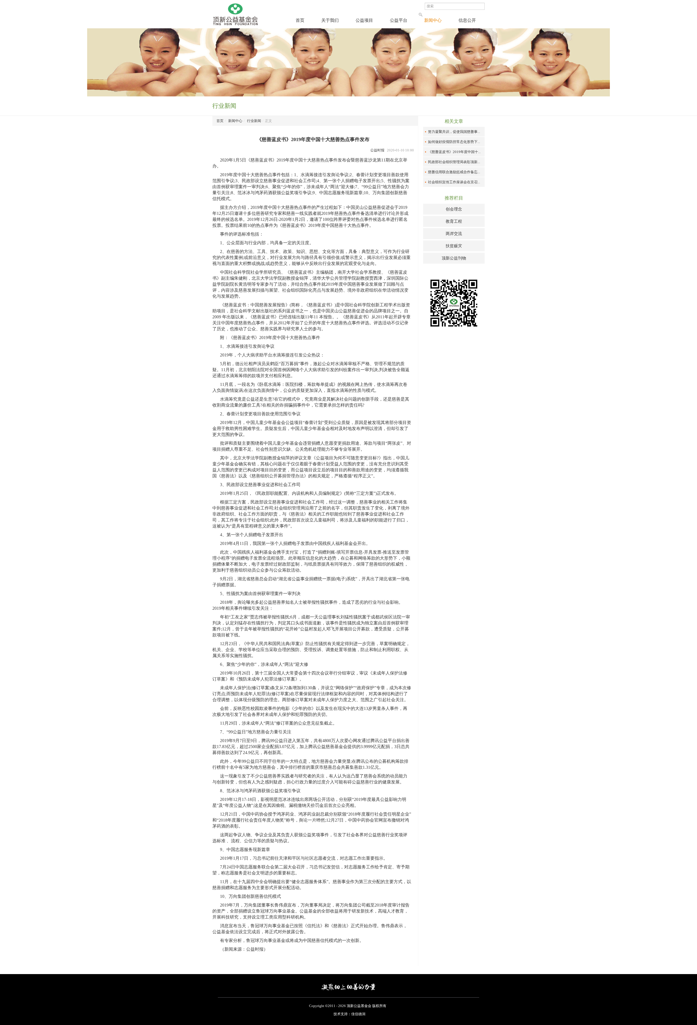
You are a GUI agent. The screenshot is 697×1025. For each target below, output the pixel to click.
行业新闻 (254, 121)
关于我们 (330, 20)
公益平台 (398, 20)
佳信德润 (358, 1014)
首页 (300, 20)
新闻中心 (433, 20)
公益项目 (364, 20)
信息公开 (467, 20)
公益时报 (377, 150)
